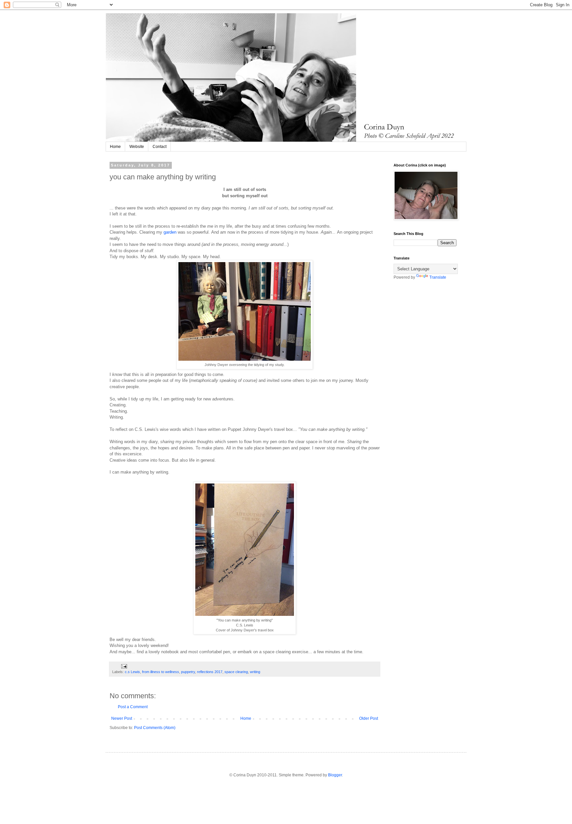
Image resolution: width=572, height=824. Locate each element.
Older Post (368, 718)
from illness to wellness (160, 672)
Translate (437, 277)
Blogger (335, 775)
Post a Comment (133, 707)
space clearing (236, 672)
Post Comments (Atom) (154, 727)
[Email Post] (123, 666)
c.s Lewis (132, 672)
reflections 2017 (209, 672)
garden (170, 232)
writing (255, 672)
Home (115, 146)
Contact (160, 146)
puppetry (188, 672)
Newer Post (121, 718)
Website (136, 146)
